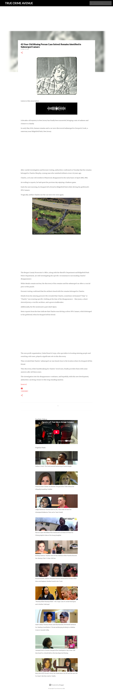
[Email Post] (22, 389)
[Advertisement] (56, 12)
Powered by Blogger (57, 685)
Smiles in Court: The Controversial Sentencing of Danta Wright (53, 466)
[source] (24, 384)
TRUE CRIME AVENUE (19, 3)
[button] (22, 53)
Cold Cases (24, 391)
